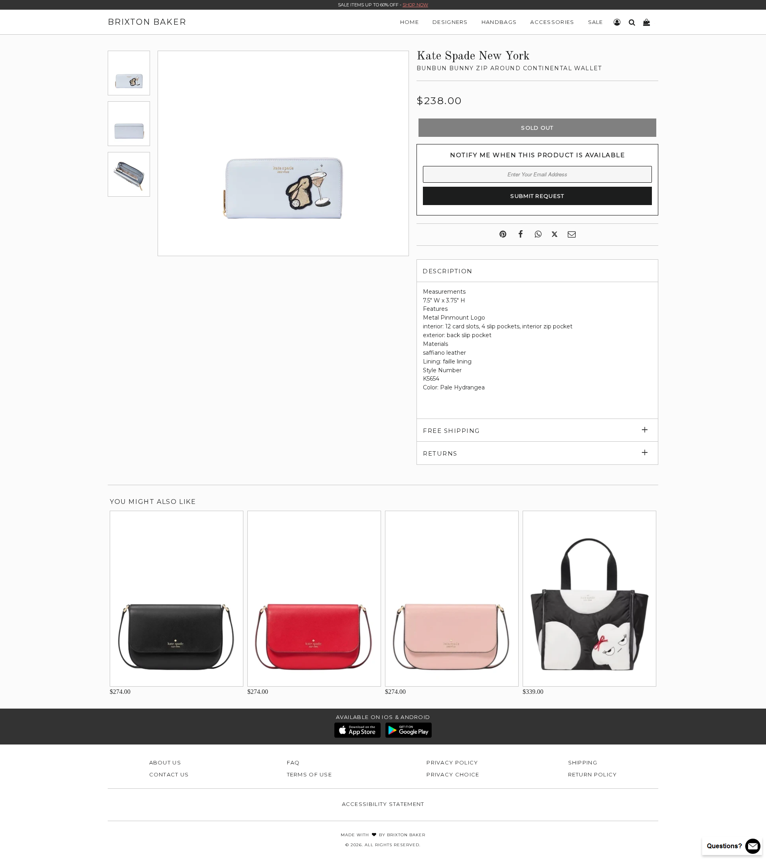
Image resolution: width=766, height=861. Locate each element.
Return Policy (592, 774)
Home (409, 22)
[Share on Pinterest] (503, 234)
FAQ (293, 762)
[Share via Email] (572, 234)
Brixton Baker (147, 22)
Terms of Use (309, 774)
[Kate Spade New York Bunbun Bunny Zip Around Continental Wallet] (129, 73)
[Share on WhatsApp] (538, 234)
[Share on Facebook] (520, 234)
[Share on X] (554, 234)
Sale (595, 22)
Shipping (582, 762)
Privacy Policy (452, 762)
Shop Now (415, 5)
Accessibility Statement (383, 804)
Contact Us (169, 774)
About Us (165, 762)
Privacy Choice (452, 774)
